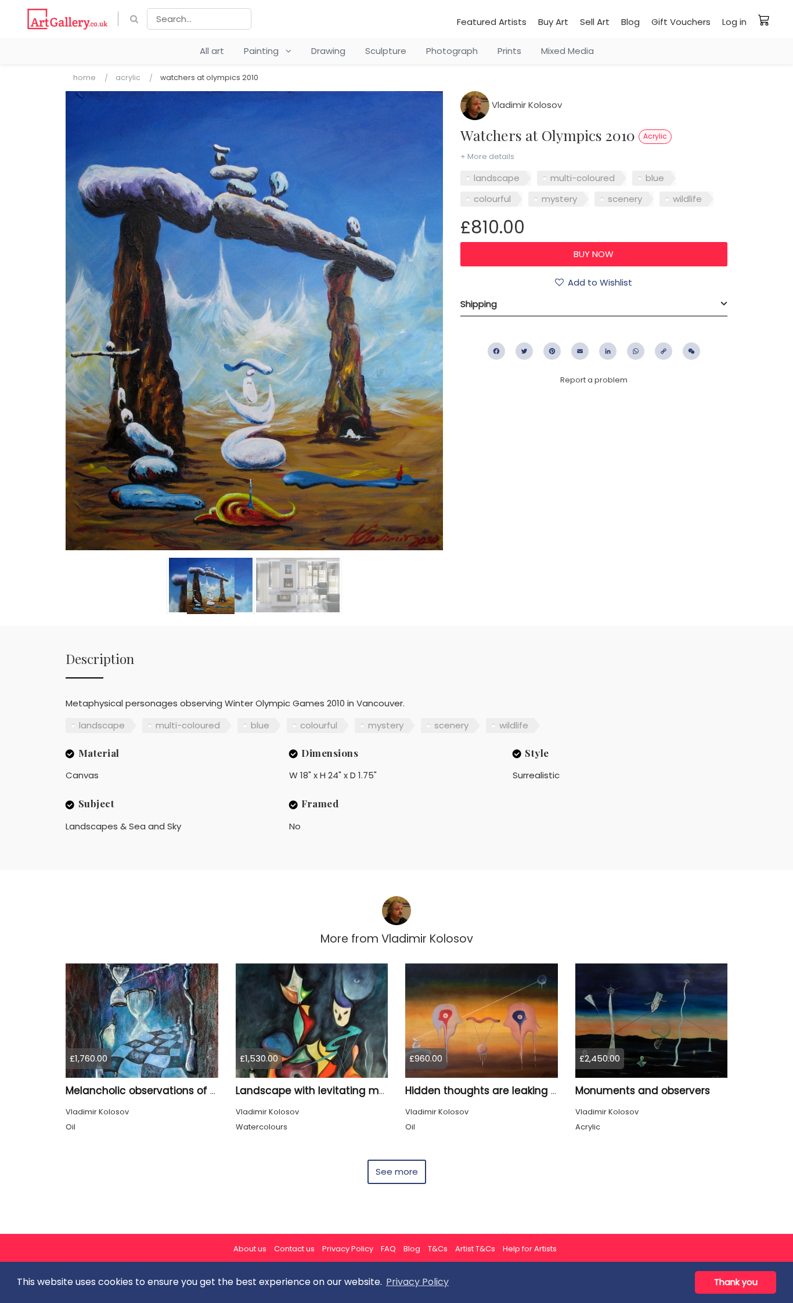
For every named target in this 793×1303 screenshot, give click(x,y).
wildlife (687, 199)
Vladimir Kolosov (525, 105)
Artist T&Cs (475, 1248)
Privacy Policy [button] (417, 1281)
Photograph (452, 51)
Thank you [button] (736, 1282)
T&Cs (438, 1248)
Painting (265, 51)
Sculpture (385, 51)
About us (249, 1248)
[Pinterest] (552, 351)
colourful (492, 199)
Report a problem (594, 379)
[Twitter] (524, 351)
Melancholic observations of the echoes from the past (203, 1091)
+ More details (487, 156)
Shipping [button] (478, 304)
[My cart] (764, 19)
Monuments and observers (642, 1091)
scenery (625, 199)
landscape (497, 178)
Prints (509, 51)
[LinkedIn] (608, 351)
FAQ (388, 1248)
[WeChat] (691, 351)
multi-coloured (582, 178)
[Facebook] (496, 351)
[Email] (580, 351)
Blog (630, 22)
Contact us (294, 1248)
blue (655, 178)
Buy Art (553, 22)
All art (212, 51)
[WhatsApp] (636, 351)
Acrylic (128, 77)
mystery (559, 199)
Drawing (328, 51)
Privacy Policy (347, 1248)
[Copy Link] (663, 351)
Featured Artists (492, 22)
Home (84, 77)
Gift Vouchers (681, 22)
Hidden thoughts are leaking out (486, 1091)
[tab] (593, 304)
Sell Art (595, 22)
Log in (734, 22)
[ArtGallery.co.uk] (67, 19)
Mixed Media (567, 51)
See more (397, 1171)
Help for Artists (530, 1248)
